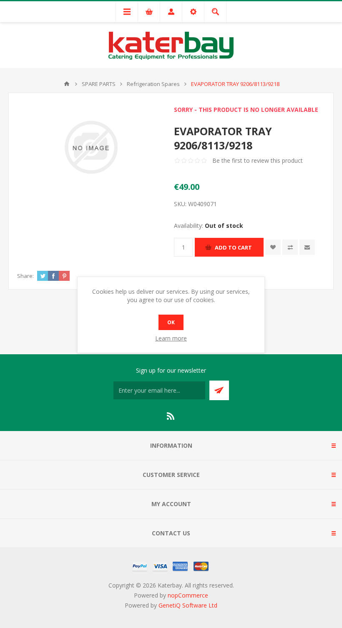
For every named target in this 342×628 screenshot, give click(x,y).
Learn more (171, 338)
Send (219, 390)
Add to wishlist (273, 247)
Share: (25, 276)
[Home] (67, 84)
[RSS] (171, 416)
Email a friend (307, 247)
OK (171, 322)
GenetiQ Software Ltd (187, 605)
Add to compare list (290, 247)
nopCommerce (188, 595)
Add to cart (233, 247)
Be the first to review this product (257, 160)
